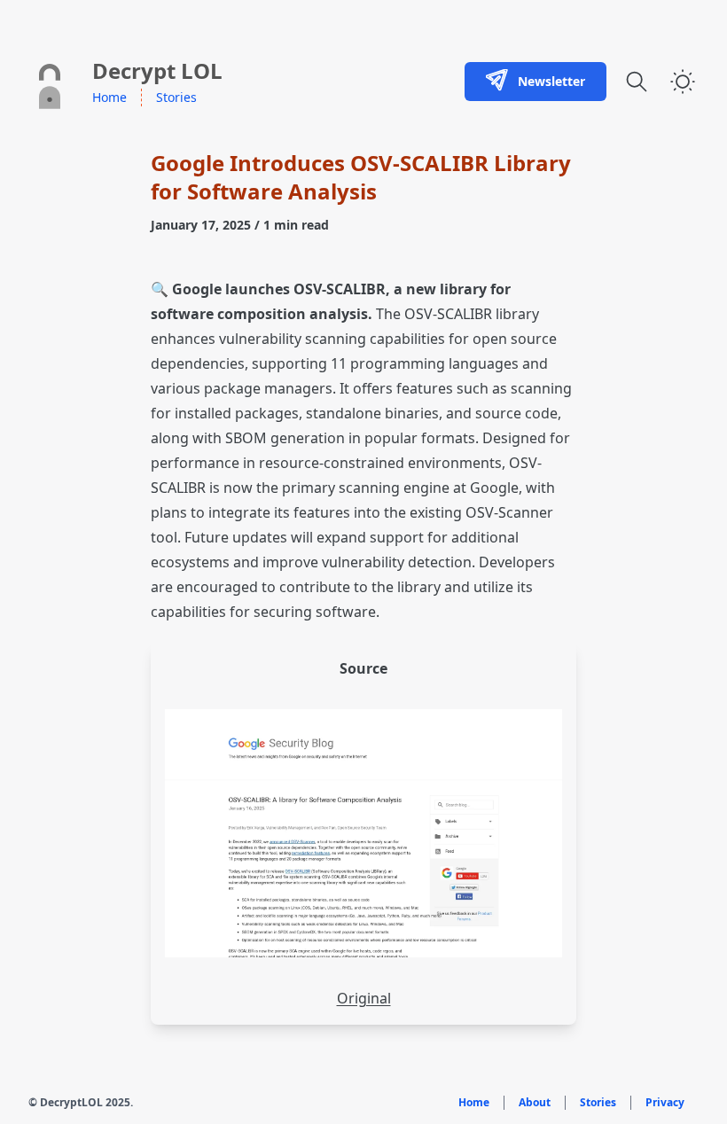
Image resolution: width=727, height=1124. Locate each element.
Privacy (664, 1103)
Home (109, 97)
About (535, 1103)
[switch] (683, 82)
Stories (176, 97)
